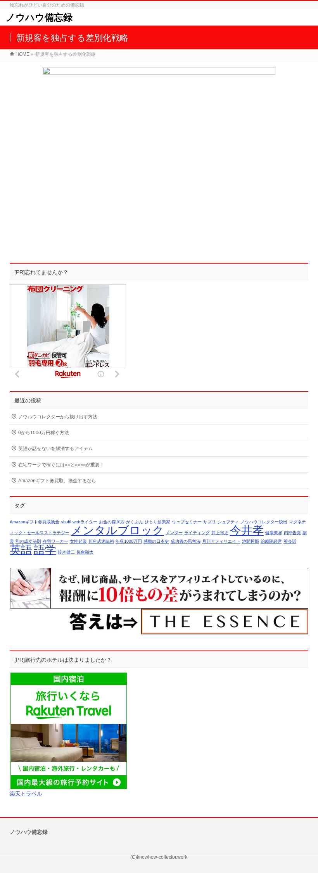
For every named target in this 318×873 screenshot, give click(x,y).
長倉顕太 (84, 552)
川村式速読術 (101, 541)
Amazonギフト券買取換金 (34, 521)
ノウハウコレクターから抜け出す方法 (57, 416)
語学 (45, 549)
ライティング (197, 532)
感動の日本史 (156, 541)
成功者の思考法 (185, 541)
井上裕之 (219, 532)
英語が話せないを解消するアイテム (55, 448)
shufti (66, 521)
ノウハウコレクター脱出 (263, 521)
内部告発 (292, 532)
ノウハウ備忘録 (39, 17)
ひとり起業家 (157, 521)
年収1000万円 (129, 541)
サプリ (209, 521)
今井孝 (247, 530)
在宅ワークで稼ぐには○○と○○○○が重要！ (61, 465)
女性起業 (78, 541)
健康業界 (273, 532)
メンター (174, 532)
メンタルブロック (117, 530)
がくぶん (134, 521)
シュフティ (228, 521)
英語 (21, 549)
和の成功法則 (28, 541)
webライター (85, 521)
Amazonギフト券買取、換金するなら (57, 480)
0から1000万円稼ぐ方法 (43, 432)
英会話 (289, 541)
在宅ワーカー (55, 541)
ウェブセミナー (187, 521)
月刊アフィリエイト (221, 541)
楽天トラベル (26, 793)
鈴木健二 (66, 552)
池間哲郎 (250, 541)
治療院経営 (271, 541)
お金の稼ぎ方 (111, 521)
